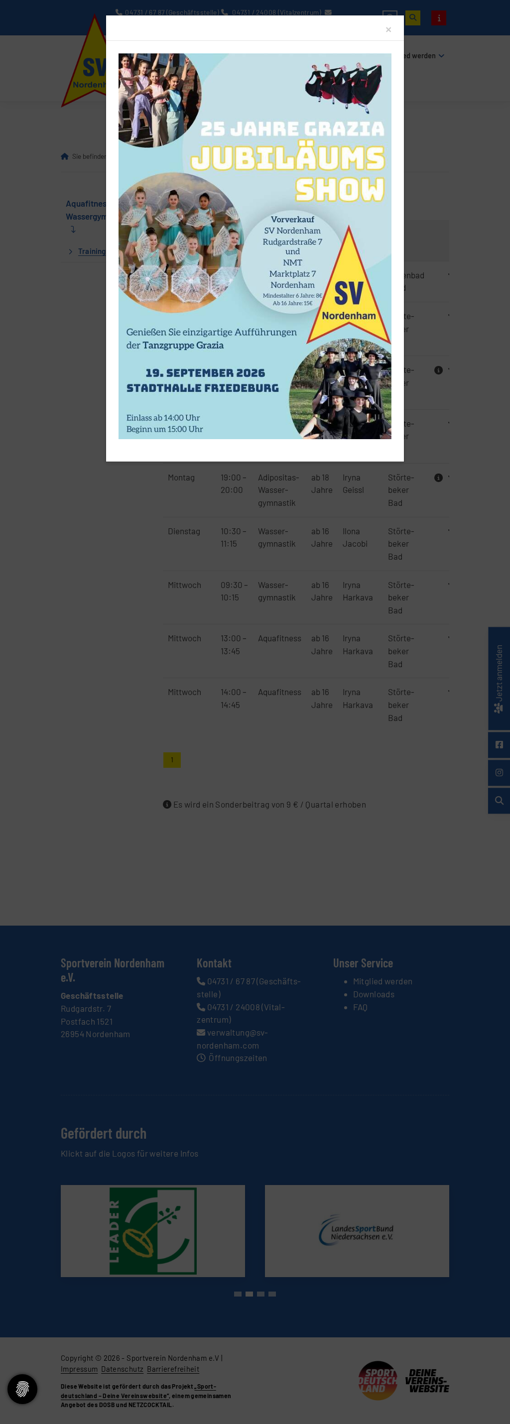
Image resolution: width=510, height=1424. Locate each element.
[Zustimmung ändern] (22, 1389)
